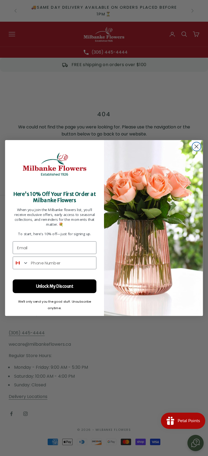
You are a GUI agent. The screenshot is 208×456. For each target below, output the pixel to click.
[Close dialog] (196, 146)
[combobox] (20, 263)
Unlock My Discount (54, 286)
